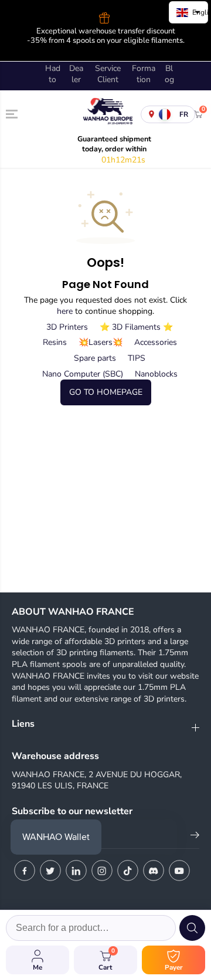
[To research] (192, 928)
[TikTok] (128, 870)
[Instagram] (102, 870)
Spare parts (95, 358)
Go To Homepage (105, 392)
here (65, 311)
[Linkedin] (76, 870)
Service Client (108, 74)
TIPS (136, 358)
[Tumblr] (153, 870)
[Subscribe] (194, 837)
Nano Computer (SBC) (82, 374)
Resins (55, 342)
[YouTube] (179, 870)
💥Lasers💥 (100, 342)
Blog (169, 74)
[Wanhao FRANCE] (105, 114)
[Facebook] (25, 870)
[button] (13, 113)
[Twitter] (50, 870)
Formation (143, 74)
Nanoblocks (156, 374)
